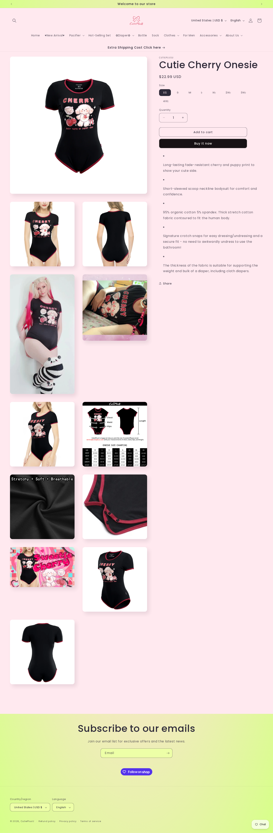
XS (165, 92)
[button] (14, 20)
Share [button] (167, 283)
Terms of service (90, 821)
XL (216, 93)
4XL (168, 101)
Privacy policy (68, 821)
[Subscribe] (167, 753)
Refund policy (47, 821)
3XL (245, 93)
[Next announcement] (261, 4)
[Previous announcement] (11, 4)
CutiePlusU (27, 821)
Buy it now (203, 143)
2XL (230, 93)
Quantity (164, 110)
